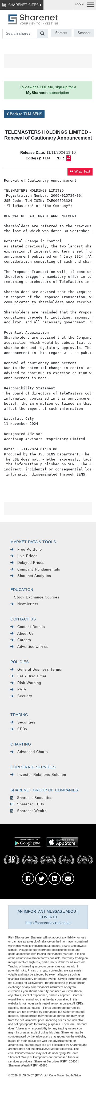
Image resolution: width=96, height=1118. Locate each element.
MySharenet (37, 92)
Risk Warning (29, 683)
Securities (26, 722)
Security (24, 696)
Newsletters (27, 604)
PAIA (21, 690)
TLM (46, 158)
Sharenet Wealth (32, 811)
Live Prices (27, 556)
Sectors (61, 33)
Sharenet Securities (35, 798)
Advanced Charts (32, 752)
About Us (25, 633)
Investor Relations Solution (41, 775)
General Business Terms (39, 669)
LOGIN (79, 4)
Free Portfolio (29, 549)
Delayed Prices (31, 563)
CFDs (22, 729)
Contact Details (31, 627)
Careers (24, 640)
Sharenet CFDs (30, 804)
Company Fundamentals (38, 569)
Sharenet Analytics (34, 576)
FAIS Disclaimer (31, 676)
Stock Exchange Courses (36, 597)
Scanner (84, 33)
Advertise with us (33, 647)
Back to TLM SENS (25, 114)
